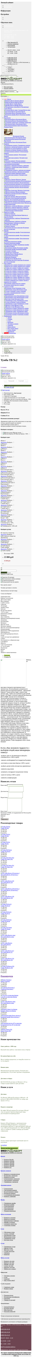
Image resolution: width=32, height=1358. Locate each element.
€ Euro (9, 67)
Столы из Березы (21, 302)
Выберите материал (7, 429)
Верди (7, 99)
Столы (2, 1228)
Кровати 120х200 (9, 1161)
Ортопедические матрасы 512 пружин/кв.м (16, 185)
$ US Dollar (11, 69)
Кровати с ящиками (23, 165)
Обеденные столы (21, 289)
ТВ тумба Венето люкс (7, 937)
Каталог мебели (8, 88)
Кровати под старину (24, 265)
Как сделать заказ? (13, 328)
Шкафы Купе (17, 258)
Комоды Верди (19, 102)
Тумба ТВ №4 (5, 828)
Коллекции (7, 118)
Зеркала (12, 226)
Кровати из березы (22, 150)
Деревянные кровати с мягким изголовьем (16, 171)
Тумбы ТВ (15, 224)
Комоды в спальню (9, 1219)
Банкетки (7, 1254)
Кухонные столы (20, 288)
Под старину (8, 263)
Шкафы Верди (18, 105)
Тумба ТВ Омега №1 (7, 867)
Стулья (2, 1243)
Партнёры (7, 1298)
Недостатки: (4, 797)
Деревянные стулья (22, 303)
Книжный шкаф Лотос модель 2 (10, 1017)
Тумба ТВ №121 (5, 913)
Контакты (10, 322)
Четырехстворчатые (10, 1211)
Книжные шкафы (9, 1204)
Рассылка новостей (9, 1311)
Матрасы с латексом (23, 206)
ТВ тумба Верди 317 (7, 952)
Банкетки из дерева (22, 310)
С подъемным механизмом (12, 1195)
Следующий (21, 380)
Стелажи (13, 251)
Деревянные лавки (22, 311)
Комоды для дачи (9, 1262)
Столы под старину (23, 271)
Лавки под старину (22, 275)
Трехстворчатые (8, 1209)
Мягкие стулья (18, 305)
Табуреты (7, 1253)
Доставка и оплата (13, 324)
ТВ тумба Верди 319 (7, 882)
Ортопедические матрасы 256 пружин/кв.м (16, 182)
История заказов (9, 1308)
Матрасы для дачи (9, 1267)
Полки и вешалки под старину (16, 281)
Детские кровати (20, 161)
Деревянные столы (22, 300)
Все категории (8, 87)
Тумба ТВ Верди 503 (7, 968)
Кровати (6, 144)
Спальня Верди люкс (24, 110)
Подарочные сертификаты (11, 1297)
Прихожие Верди (21, 113)
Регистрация (7, 6)
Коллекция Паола (21, 142)
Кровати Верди (19, 100)
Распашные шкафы (22, 247)
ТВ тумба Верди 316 (7, 960)
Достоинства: (5, 791)
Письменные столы (23, 296)
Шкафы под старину (24, 277)
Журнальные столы (22, 297)
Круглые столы (19, 299)
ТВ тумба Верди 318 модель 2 (9, 890)
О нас (9, 320)
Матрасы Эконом (21, 179)
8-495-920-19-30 (8, 26)
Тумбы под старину (23, 268)
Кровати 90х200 (8, 1159)
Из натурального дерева (11, 1192)
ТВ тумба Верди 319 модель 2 (9, 874)
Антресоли (15, 252)
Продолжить (4, 819)
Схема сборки (12, 330)
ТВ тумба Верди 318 (7, 898)
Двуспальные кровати (10, 1190)
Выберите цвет (5, 437)
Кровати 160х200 (9, 1164)
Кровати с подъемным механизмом (17, 163)
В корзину (3, 572)
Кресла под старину (23, 274)
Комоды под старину (24, 266)
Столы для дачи (8, 1266)
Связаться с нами (9, 1287)
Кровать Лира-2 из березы (8, 1011)
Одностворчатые (9, 1206)
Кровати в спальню (9, 1217)
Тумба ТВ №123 (5, 906)
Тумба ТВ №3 (5, 836)
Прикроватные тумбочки (11, 1220)
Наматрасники (18, 210)
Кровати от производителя (12, 1174)
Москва (7, 73)
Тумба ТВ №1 (5, 843)
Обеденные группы (23, 313)
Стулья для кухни (9, 1251)
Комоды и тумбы (9, 212)
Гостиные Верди (20, 111)
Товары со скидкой (9, 1300)
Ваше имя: (4, 785)
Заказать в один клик (7, 574)
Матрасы (6, 178)
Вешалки (13, 257)
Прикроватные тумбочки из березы (14, 223)
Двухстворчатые (9, 1208)
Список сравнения (13, 44)
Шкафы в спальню (9, 1222)
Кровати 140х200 (9, 1162)
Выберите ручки (6, 529)
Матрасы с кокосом (22, 207)
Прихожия (15, 255)
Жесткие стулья (19, 306)
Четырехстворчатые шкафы (12, 243)
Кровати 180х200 (9, 1166)
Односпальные (8, 1188)
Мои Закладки (8, 1310)
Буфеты (12, 246)
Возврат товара (8, 1288)
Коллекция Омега (21, 124)
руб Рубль (10, 71)
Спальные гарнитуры (24, 122)
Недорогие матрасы (23, 209)
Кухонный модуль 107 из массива (10, 1025)
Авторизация (8, 7)
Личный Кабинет (9, 1307)
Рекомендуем (7, 976)
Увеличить (4, 442)
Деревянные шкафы (23, 244)
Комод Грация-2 (5, 981)
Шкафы (6, 230)
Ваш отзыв (4, 811)
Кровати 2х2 (7, 1167)
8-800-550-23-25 (12, 61)
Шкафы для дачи (9, 1264)
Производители (8, 1295)
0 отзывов (3, 367)
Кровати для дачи (9, 1261)
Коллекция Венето (22, 121)
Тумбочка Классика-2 (7, 989)
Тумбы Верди (18, 104)
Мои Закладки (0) (13, 42)
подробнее (4, 1145)
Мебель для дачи (5, 1257)
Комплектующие (20, 173)
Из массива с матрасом (10, 1175)
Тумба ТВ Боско (5, 921)
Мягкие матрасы (20, 192)
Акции (10, 317)
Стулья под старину (23, 272)
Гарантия (10, 325)
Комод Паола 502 (6, 1031)
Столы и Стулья (8, 286)
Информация (8, 316)
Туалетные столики (23, 314)
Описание (7, 655)
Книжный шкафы (21, 249)
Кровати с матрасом (23, 147)
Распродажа (10, 333)
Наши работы (11, 327)
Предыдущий (11, 380)
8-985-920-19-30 (12, 59)
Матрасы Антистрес (23, 190)
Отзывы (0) (7, 657)
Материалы (11, 331)
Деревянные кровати (24, 145)
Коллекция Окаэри (18, 136)
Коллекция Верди (21, 119)
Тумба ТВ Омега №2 (7, 859)
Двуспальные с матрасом (11, 1180)
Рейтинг (3, 816)
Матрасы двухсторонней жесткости (14, 199)
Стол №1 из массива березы (9, 997)
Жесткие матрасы (21, 196)
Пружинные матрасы (24, 201)
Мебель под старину (10, 1269)
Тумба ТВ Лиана (5, 929)
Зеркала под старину (24, 279)
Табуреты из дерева (23, 308)
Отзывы (10, 319)
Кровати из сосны (21, 148)
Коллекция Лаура (21, 137)
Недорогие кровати (9, 1193)
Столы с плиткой (21, 291)
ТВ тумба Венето (6, 944)
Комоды (12, 213)
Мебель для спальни (6, 1214)
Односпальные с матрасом (12, 1178)
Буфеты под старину (24, 269)
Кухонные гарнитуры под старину (14, 285)
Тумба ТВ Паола (5, 851)
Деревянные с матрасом (11, 1182)
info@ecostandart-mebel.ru (8, 1347)
